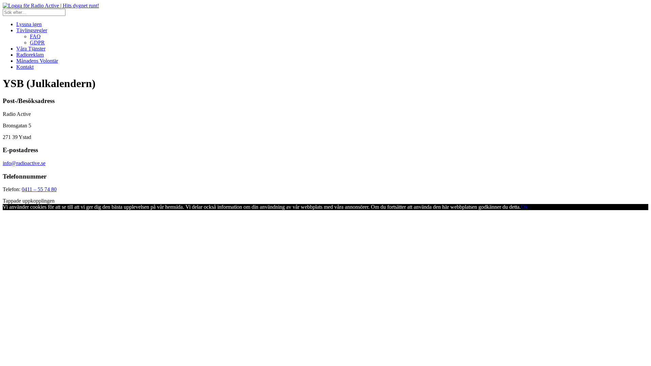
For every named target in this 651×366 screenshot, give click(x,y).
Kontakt (25, 67)
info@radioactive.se (24, 163)
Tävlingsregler (31, 30)
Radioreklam (30, 55)
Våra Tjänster (30, 49)
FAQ (35, 36)
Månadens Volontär (37, 61)
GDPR (37, 42)
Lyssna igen (29, 24)
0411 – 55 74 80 (39, 189)
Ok (524, 207)
